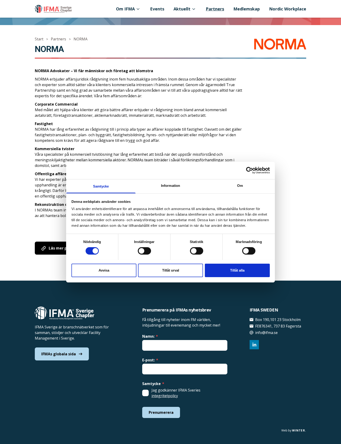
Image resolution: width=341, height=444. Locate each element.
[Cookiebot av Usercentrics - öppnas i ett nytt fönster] (249, 170)
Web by (293, 430)
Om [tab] (240, 185)
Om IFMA (125, 9)
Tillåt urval (170, 270)
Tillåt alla (237, 270)
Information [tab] (170, 185)
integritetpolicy (164, 395)
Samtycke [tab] (101, 186)
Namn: (150, 336)
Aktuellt (182, 9)
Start (39, 39)
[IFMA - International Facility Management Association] (53, 9)
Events (157, 9)
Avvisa (104, 270)
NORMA (80, 39)
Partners (215, 9)
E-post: (150, 360)
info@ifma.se (266, 332)
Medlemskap (246, 9)
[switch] (144, 251)
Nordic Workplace (287, 9)
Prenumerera (161, 412)
